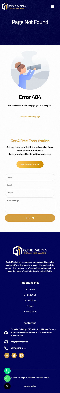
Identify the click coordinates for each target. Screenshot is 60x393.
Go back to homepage (30, 116)
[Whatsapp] (7, 378)
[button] (52, 6)
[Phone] (7, 371)
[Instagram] (6, 355)
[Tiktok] (14, 355)
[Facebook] (21, 355)
